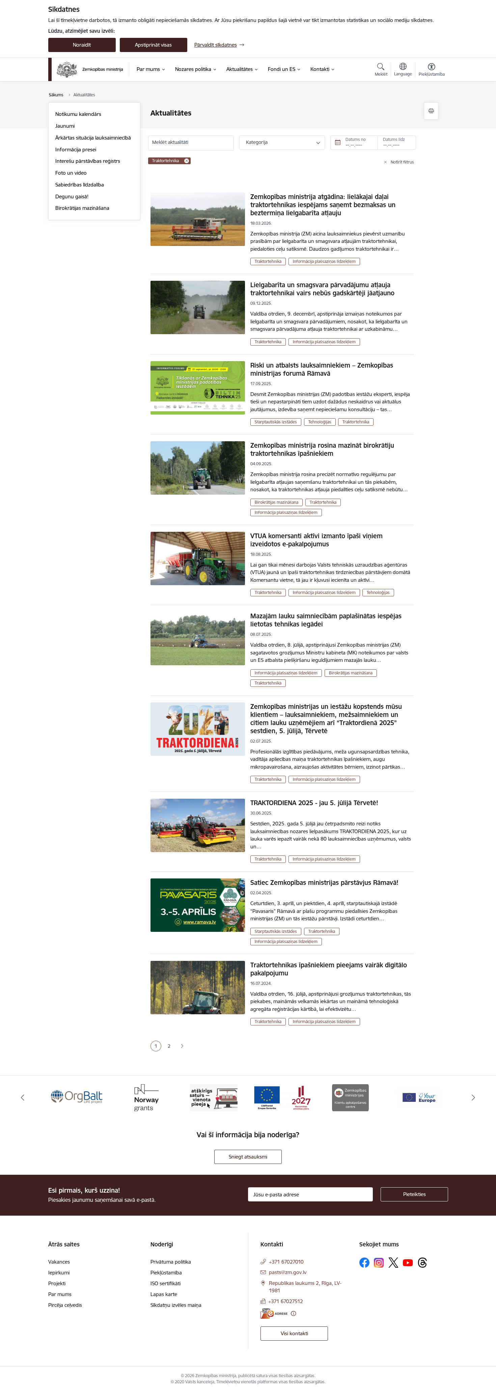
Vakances (59, 1262)
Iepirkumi (59, 1272)
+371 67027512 (285, 1301)
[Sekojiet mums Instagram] (379, 1263)
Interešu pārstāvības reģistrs (87, 161)
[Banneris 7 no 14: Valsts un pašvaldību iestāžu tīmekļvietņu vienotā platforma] (214, 1097)
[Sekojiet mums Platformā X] (393, 1263)
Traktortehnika (268, 261)
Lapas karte (163, 1294)
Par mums (60, 1294)
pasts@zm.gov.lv (287, 1272)
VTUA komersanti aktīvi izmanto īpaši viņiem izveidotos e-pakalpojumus (316, 540)
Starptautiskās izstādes (276, 421)
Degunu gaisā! (71, 196)
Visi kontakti (294, 1333)
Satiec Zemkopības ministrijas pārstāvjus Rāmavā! (324, 882)
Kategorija (257, 142)
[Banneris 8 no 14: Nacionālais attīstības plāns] (282, 1097)
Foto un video (71, 173)
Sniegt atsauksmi (248, 1156)
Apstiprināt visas (153, 45)
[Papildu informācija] (293, 1313)
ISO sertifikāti (165, 1283)
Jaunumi (65, 126)
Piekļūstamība (166, 1272)
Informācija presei (75, 149)
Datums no (356, 139)
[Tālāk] (473, 1098)
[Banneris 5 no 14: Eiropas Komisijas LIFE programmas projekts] (77, 1097)
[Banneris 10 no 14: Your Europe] (418, 1097)
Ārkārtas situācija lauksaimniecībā (93, 137)
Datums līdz (394, 139)
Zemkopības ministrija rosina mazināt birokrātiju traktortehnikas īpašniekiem (322, 449)
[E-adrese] (273, 1313)
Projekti (56, 1283)
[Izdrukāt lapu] (431, 111)
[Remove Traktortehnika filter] (186, 160)
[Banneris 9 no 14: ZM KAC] (350, 1097)
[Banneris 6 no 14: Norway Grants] (145, 1097)
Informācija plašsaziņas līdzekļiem (324, 261)
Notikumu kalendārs (78, 114)
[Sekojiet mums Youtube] (408, 1262)
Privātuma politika (170, 1262)
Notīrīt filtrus (402, 162)
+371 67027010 (286, 1262)
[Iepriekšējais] (22, 1098)
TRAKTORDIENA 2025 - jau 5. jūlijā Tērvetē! (314, 803)
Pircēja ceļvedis (65, 1305)
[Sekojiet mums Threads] (422, 1263)
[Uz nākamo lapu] (182, 1046)
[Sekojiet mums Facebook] (364, 1263)
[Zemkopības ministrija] (90, 69)
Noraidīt (82, 45)
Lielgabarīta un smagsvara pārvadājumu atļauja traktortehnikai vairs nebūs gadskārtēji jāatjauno (322, 289)
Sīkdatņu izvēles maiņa (175, 1305)
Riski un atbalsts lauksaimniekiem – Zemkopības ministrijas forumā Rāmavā (321, 369)
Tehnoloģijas (319, 421)
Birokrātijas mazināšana (82, 208)
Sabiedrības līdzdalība (79, 184)
